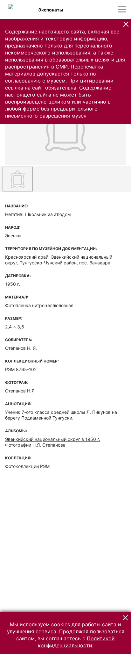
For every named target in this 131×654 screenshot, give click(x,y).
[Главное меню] (122, 9)
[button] (125, 24)
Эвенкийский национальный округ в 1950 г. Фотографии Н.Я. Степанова (52, 442)
